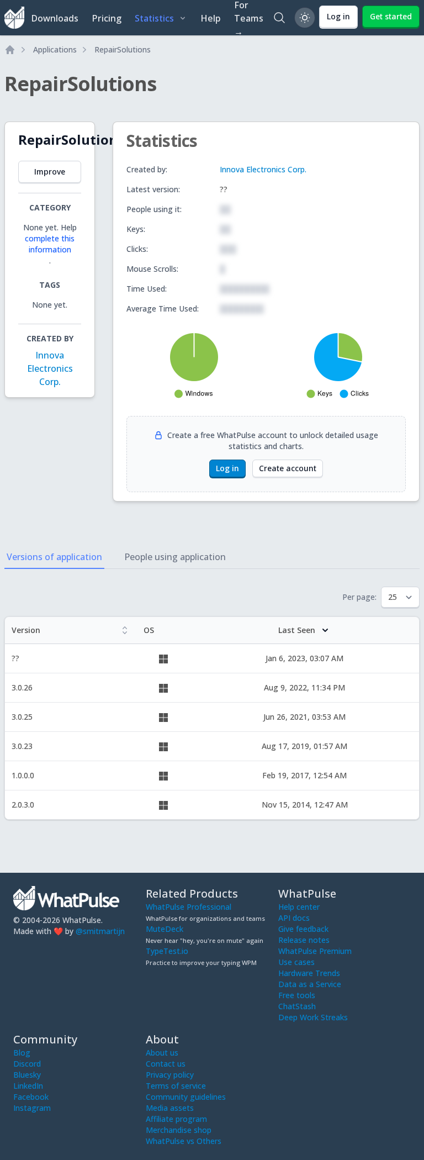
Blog (21, 1052)
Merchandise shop (178, 1130)
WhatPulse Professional (188, 906)
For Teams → (248, 17)
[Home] (9, 49)
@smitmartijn (100, 931)
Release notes (304, 940)
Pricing (106, 18)
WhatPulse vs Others (183, 1141)
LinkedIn (28, 1085)
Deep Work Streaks (313, 1017)
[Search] (279, 17)
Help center (299, 906)
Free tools (296, 995)
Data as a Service (309, 984)
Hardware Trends (309, 973)
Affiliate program (176, 1119)
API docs (294, 918)
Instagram (32, 1108)
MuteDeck (164, 929)
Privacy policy (170, 1074)
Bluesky (27, 1074)
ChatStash (297, 1006)
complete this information (50, 244)
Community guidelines (186, 1097)
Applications (55, 49)
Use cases (296, 962)
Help (210, 18)
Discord (27, 1063)
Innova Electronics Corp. (50, 368)
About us (162, 1052)
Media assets (170, 1108)
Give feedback (303, 929)
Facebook (31, 1097)
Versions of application (54, 557)
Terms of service (176, 1085)
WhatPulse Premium (315, 951)
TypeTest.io (167, 951)
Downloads (54, 18)
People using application (175, 557)
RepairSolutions (122, 49)
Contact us (166, 1063)
